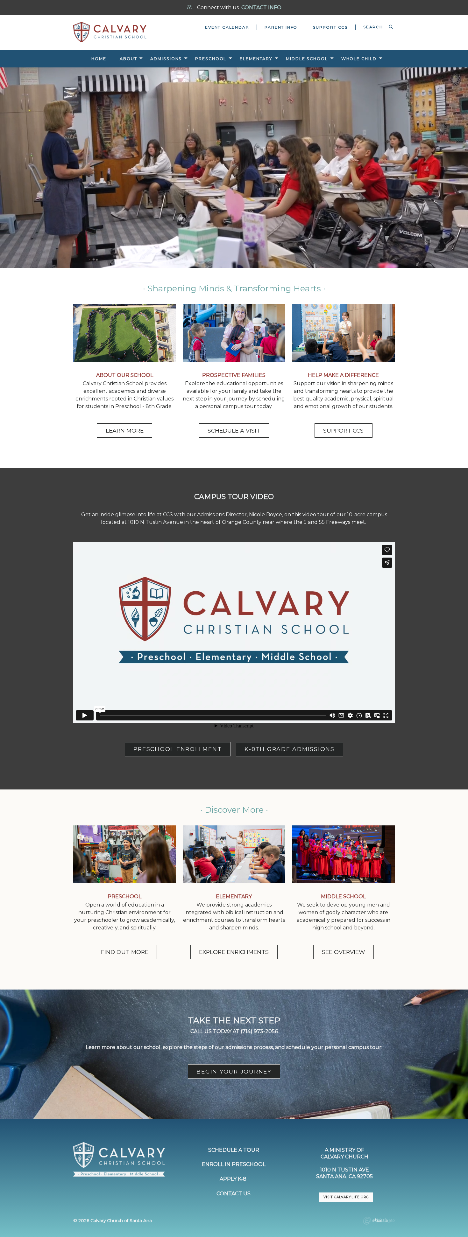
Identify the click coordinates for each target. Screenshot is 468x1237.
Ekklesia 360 (379, 1221)
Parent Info (281, 27)
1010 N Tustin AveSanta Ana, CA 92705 (344, 1173)
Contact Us (233, 1194)
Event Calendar (227, 27)
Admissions (166, 58)
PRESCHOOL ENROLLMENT (177, 749)
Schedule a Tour (233, 1150)
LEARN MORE (125, 430)
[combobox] (375, 27)
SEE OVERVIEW (343, 952)
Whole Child (359, 58)
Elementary (256, 58)
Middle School (307, 58)
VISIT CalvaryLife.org (346, 1197)
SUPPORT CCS (343, 430)
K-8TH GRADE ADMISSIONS (290, 749)
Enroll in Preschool (234, 1164)
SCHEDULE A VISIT (234, 430)
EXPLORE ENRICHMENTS (234, 952)
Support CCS (330, 27)
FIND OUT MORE (124, 952)
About (128, 58)
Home (98, 58)
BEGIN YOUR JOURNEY (234, 1071)
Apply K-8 (234, 1179)
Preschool (210, 58)
